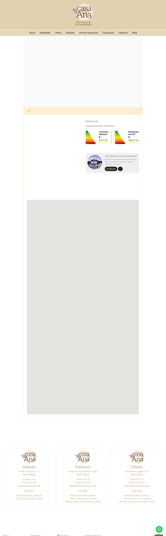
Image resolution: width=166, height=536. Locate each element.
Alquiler (70, 33)
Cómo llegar (29, 491)
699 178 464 (84, 482)
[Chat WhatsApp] (159, 529)
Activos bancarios (88, 33)
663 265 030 (30, 482)
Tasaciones (108, 33)
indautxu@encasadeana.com (83, 486)
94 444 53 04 (29, 479)
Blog (134, 33)
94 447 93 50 (136, 479)
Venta (58, 33)
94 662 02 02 (83, 479)
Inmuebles (45, 33)
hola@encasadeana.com (29, 486)
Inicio (32, 33)
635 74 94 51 (138, 482)
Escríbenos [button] (111, 169)
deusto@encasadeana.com (137, 486)
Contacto (123, 33)
